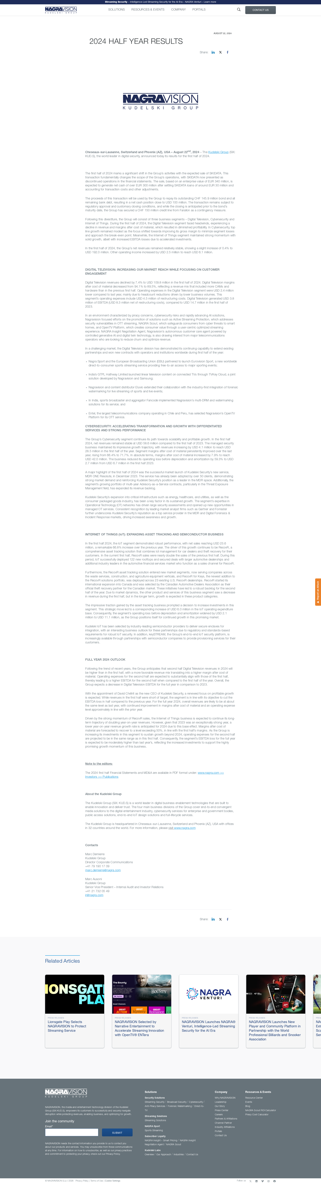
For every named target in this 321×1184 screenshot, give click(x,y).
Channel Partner (223, 1123)
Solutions (116, 9)
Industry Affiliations (225, 1127)
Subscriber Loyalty (155, 1136)
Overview (150, 1155)
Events (248, 1102)
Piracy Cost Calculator (256, 1115)
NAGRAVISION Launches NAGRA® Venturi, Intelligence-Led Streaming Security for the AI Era (208, 1027)
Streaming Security (155, 1102)
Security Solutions (155, 1098)
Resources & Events (147, 9)
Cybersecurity (196, 1102)
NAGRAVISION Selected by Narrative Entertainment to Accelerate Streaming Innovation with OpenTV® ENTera (160, 2)
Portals (198, 9)
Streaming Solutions (156, 1116)
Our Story (220, 1106)
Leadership (220, 1102)
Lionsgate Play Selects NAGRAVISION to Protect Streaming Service (67, 1027)
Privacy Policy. (113, 1154)
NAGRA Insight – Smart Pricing (161, 1141)
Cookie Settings (112, 1180)
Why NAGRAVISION (225, 1098)
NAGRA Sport (152, 1126)
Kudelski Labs (152, 1150)
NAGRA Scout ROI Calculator (260, 1110)
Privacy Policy (82, 1181)
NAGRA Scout (173, 1145)
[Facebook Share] (227, 52)
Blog (247, 1106)
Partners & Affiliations (226, 1119)
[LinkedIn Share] (213, 52)
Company (178, 9)
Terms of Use (96, 1181)
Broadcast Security (177, 1102)
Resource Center (254, 1098)
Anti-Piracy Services (155, 1106)
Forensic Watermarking (180, 1106)
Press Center (221, 1110)
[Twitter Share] (220, 52)
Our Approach (164, 1155)
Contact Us (261, 10)
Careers (219, 1115)
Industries (179, 1155)
